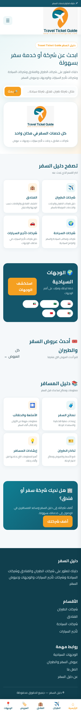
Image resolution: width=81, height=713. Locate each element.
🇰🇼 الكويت (30, 304)
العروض (24, 706)
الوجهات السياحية (65, 654)
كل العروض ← (12, 353)
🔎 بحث (13, 91)
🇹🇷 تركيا (48, 313)
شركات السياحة (67, 624)
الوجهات (8, 706)
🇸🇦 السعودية (49, 304)
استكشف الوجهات (24, 286)
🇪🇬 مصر (67, 304)
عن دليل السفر (68, 677)
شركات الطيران (67, 609)
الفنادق (40, 706)
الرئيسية (72, 706)
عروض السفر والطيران (62, 662)
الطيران (56, 706)
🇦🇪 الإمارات (65, 313)
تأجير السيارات (68, 631)
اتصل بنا (72, 669)
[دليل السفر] (60, 20)
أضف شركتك (57, 521)
